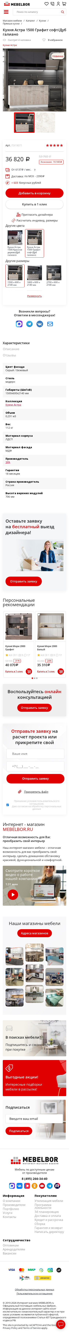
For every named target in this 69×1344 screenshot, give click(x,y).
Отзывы (9, 355)
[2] (50, 145)
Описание (11, 349)
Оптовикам (11, 1245)
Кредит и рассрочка (49, 1220)
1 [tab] (32, 678)
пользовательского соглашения (44, 802)
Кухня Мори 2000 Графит (15, 647)
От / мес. (21, 169)
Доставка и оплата (48, 1216)
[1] (47, 145)
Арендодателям (14, 1249)
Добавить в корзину (34, 193)
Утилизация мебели (49, 1201)
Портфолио (11, 1209)
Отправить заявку (23, 581)
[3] (54, 145)
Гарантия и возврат (49, 1228)
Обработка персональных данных (34, 1289)
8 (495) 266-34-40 (34, 1179)
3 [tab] (36, 678)
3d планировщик (47, 1212)
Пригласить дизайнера (37, 214)
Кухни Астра (10, 45)
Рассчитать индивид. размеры (37, 220)
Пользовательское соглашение (34, 1293)
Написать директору (49, 1232)
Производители (14, 1205)
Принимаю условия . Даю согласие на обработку (36, 805)
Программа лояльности (43, 1206)
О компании (11, 1201)
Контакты (9, 1217)
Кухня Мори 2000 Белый (47, 647)
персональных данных (46, 807)
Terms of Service (32, 1328)
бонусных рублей (26, 182)
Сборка (40, 1224)
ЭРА (8, 462)
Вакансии (9, 1253)
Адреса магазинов (34, 933)
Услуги (7, 1213)
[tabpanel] (18, 644)
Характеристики (16, 343)
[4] (57, 145)
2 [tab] (34, 678)
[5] (61, 145)
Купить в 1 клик (34, 204)
